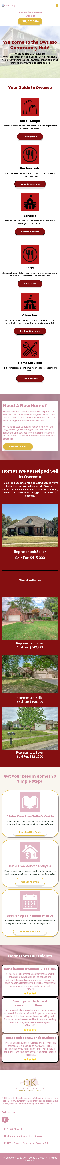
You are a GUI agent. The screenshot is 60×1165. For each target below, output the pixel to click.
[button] (57, 6)
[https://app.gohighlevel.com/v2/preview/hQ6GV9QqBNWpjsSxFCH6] (30, 1084)
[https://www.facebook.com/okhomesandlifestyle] (5, 1119)
